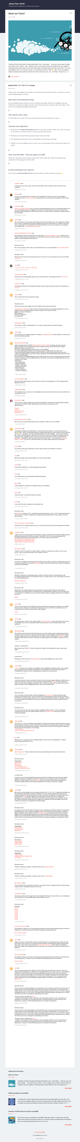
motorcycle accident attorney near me (24, 730)
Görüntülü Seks (18, 827)
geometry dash (50, 711)
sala (16, 968)
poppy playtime (18, 323)
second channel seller (63, 247)
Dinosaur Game (49, 695)
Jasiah (16, 465)
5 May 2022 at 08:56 (20, 395)
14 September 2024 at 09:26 (22, 641)
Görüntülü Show (19, 829)
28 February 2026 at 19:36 (21, 869)
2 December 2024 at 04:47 (21, 703)
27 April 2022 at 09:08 (20, 374)
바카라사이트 (64, 276)
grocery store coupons (20, 926)
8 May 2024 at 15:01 (20, 544)
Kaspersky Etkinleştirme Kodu (22, 768)
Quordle (17, 446)
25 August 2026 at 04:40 (21, 1003)
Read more (68, 1088)
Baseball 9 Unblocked (20, 581)
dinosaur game (18, 548)
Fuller (16, 502)
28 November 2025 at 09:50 (22, 833)
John (16, 265)
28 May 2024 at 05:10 (20, 555)
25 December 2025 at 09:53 (22, 860)
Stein (16, 474)
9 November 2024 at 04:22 (21, 688)
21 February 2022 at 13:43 (21, 318)
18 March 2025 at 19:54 (21, 745)
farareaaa (17, 749)
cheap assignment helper (21, 309)
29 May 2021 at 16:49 (20, 189)
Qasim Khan (18, 206)
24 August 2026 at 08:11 (21, 981)
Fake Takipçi (18, 857)
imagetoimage (48, 876)
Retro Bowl (37, 780)
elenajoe (17, 194)
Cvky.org (17, 408)
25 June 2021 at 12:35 (20, 215)
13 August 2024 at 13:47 (21, 583)
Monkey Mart (37, 563)
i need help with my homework (32, 226)
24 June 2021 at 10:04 (20, 201)
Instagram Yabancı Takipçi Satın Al (23, 856)
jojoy (16, 737)
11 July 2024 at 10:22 (20, 568)
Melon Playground (19, 752)
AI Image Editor (18, 893)
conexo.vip (17, 668)
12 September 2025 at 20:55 (22, 770)
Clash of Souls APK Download (22, 208)
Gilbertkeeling (18, 631)
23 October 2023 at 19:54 (21, 460)
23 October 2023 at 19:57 (21, 488)
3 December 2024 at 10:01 (21, 716)
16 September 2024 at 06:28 (22, 661)
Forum (16, 908)
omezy (33, 996)
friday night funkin (46, 621)
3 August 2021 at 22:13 (20, 250)
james (16, 939)
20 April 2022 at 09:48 (20, 327)
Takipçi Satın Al (18, 762)
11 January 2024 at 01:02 (21, 518)
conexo (16, 666)
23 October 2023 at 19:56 (21, 478)
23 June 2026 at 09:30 (20, 899)
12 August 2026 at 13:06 (21, 963)
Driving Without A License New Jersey (24, 540)
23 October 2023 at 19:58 (21, 506)
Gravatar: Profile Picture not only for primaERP (23, 1111)
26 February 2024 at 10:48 (21, 528)
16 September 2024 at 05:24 (22, 652)
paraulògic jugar (42, 813)
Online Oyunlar (18, 765)
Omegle (53, 681)
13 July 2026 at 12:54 (20, 935)
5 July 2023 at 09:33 (20, 441)
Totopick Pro (18, 283)
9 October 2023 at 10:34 (21, 451)
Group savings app (30, 198)
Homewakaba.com (19, 411)
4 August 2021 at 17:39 (20, 260)
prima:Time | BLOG (17, 4)
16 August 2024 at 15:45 (21, 599)
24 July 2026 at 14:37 (20, 950)
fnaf (29, 648)
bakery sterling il (19, 954)
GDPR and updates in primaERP (18, 1093)
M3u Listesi (17, 764)
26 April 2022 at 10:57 (20, 338)
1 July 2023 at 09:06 (20, 424)
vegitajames (18, 532)
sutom (16, 790)
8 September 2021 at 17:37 (21, 290)
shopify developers (19, 379)
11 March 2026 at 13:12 (21, 878)
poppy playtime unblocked (21, 419)
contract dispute (19, 729)
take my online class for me (44, 945)
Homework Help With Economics (23, 233)
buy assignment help (47, 334)
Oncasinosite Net (19, 274)
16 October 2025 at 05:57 (21, 819)
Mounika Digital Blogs (20, 343)
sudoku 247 (18, 183)
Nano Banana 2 (18, 883)
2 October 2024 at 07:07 (21, 673)
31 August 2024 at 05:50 (21, 626)
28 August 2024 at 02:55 (21, 614)
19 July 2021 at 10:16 (20, 240)
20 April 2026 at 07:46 (20, 889)
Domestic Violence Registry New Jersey (25, 539)
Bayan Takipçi (18, 844)
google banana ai (49, 866)
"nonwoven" (18, 258)
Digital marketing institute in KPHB (40, 345)
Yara (16, 455)
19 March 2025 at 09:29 (21, 754)
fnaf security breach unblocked (23, 523)
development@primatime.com (26, 173)
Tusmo (16, 612)
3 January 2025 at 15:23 (21, 733)
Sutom (16, 604)
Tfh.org (16, 409)
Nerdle (16, 597)
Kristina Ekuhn (18, 400)
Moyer (16, 492)
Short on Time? (16, 13)
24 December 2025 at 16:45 (22, 846)
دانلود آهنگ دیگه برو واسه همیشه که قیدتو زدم (26, 267)
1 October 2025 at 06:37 (21, 785)
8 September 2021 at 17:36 (21, 279)
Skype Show (18, 830)
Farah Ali (17, 294)
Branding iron (19, 513)
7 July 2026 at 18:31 (20, 921)
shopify (16, 219)
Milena (16, 483)
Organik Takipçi (18, 842)
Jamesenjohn (18, 428)
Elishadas (17, 721)
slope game (61, 636)
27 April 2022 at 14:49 (20, 385)
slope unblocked (35, 659)
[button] (71, 13)
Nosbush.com (18, 412)
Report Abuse (40, 1138)
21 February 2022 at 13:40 (21, 299)
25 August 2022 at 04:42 (21, 415)
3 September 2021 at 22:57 (21, 270)
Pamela (16, 619)
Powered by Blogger (40, 1132)
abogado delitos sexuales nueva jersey (24, 542)
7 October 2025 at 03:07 (21, 803)
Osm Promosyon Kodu (20, 766)
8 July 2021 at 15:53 (20, 228)
